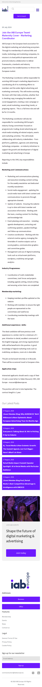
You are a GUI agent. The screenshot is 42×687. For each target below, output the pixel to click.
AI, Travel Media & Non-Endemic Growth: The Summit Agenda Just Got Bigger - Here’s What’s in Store (19, 449)
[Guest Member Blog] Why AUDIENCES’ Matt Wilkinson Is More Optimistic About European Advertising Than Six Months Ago (21, 417)
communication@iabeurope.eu (13, 673)
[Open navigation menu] (37, 10)
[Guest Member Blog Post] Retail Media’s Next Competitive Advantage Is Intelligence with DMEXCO (19, 483)
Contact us (6, 628)
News (4, 624)
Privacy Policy (7, 642)
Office (21, 607)
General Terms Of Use (9, 638)
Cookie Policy (6, 645)
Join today (21, 553)
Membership (6, 617)
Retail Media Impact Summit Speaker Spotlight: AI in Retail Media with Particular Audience (21, 466)
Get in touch (21, 16)
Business (21, 599)
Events (4, 620)
